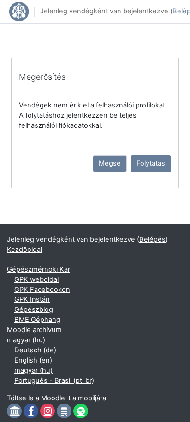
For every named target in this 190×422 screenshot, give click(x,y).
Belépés (152, 239)
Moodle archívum (34, 330)
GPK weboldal (36, 279)
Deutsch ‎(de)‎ (35, 350)
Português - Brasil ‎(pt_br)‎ (54, 380)
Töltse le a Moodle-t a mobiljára (56, 398)
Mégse (110, 163)
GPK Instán (32, 299)
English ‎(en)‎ (33, 360)
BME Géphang (37, 319)
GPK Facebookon (42, 289)
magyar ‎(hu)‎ (26, 340)
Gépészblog (33, 309)
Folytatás (151, 163)
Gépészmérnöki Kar (38, 269)
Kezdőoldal (24, 249)
